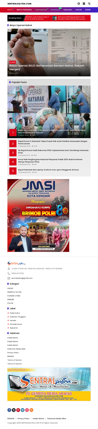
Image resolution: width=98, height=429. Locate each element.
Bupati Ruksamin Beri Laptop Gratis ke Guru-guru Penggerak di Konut (48, 170)
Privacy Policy (13, 352)
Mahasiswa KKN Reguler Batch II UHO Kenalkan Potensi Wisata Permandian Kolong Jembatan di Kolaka (61, 18)
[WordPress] (22, 410)
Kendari (13, 320)
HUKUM (10, 288)
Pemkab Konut (16, 324)
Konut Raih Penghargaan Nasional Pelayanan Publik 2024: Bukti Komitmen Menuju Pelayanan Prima (50, 160)
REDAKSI (10, 356)
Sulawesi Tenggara (18, 317)
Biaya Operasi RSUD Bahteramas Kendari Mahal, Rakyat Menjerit (46, 67)
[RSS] (31, 410)
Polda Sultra (15, 313)
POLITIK (10, 303)
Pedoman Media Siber (16, 349)
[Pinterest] (18, 410)
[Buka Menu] (83, 3)
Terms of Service (14, 360)
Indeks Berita (12, 338)
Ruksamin (14, 328)
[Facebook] (9, 410)
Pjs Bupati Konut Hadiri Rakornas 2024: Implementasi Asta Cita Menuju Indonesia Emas (53, 151)
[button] (78, 3)
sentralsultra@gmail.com (22, 278)
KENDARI (12, 62)
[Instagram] (27, 410)
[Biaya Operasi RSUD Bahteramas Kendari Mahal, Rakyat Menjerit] (49, 52)
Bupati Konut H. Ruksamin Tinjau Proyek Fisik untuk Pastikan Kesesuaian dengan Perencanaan (52, 142)
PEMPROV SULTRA (14, 292)
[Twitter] (14, 410)
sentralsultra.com (19, 3)
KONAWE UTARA (13, 296)
